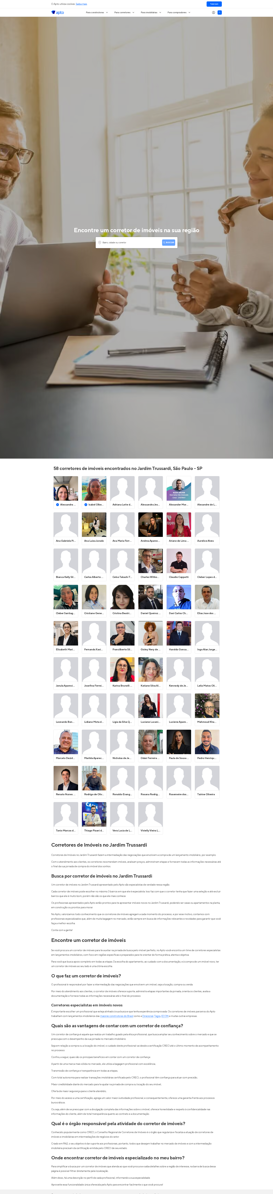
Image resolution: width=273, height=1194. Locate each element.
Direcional (147, 1016)
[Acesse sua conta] (213, 12)
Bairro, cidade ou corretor (114, 242)
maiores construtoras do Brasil (116, 1016)
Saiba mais (81, 4)
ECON (165, 1016)
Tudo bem (214, 4)
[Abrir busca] (220, 12)
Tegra (157, 1016)
